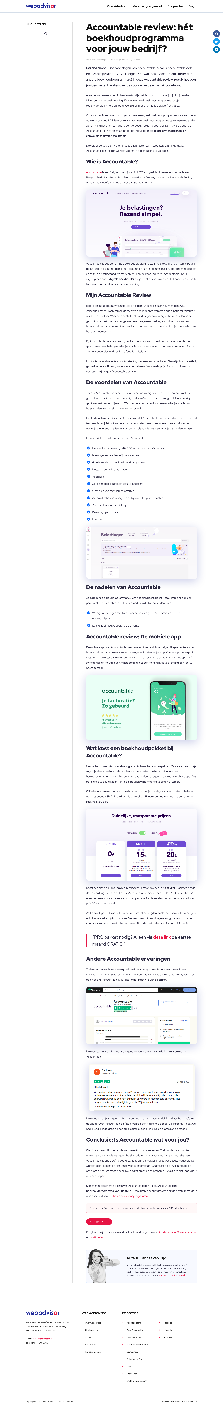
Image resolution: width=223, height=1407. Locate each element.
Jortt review (97, 1237)
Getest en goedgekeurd (147, 6)
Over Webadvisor (117, 6)
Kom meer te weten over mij (172, 1275)
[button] (216, 33)
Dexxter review (167, 1232)
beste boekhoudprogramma (130, 1196)
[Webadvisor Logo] (41, 6)
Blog (191, 6)
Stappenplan (175, 6)
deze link (162, 937)
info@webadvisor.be (42, 1338)
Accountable (94, 172)
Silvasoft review (186, 1232)
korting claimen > (99, 1221)
